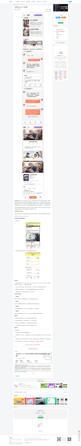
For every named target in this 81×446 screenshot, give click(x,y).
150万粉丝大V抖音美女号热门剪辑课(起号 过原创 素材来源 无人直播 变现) (61, 67)
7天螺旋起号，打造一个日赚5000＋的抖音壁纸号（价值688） (61, 66)
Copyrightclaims (29, 362)
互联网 (16, 362)
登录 (58, 17)
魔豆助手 (65, 73)
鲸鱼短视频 (56, 73)
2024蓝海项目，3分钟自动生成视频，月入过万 (61, 62)
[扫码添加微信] (79, 438)
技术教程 (28, 1)
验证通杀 (56, 76)
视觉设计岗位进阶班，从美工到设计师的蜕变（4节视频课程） (61, 61)
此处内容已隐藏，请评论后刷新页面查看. (33, 344)
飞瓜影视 (65, 77)
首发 (65, 76)
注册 (63, 17)
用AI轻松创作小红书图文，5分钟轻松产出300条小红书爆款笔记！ (61, 63)
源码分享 (22, 1)
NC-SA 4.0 (36, 362)
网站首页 (18, 1)
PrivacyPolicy (22, 362)
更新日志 (57, 37)
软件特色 (57, 32)
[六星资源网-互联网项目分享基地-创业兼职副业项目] (11, 437)
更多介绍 (39, 1)
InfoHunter (18, 8)
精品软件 (33, 1)
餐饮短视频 (56, 77)
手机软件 (21, 4)
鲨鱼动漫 (60, 73)
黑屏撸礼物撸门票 (61, 72)
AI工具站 (44, 1)
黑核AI (56, 72)
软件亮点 (57, 36)
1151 (21, 385)
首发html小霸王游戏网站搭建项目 (61, 76)
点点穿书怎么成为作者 (59, 29)
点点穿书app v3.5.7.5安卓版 (20, 7)
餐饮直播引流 (60, 77)
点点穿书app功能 (58, 34)
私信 (50, 9)
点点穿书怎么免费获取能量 (60, 31)
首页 (14, 4)
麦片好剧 (65, 72)
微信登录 (41, 417)
